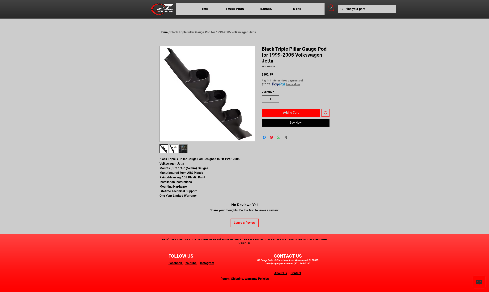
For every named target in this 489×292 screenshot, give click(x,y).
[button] (331, 7)
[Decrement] (264, 99)
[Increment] (276, 99)
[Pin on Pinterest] (271, 137)
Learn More (293, 84)
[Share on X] (286, 137)
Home (163, 32)
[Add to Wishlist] (325, 113)
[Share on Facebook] (264, 137)
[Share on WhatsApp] (278, 137)
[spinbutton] (270, 99)
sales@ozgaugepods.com (279, 263)
